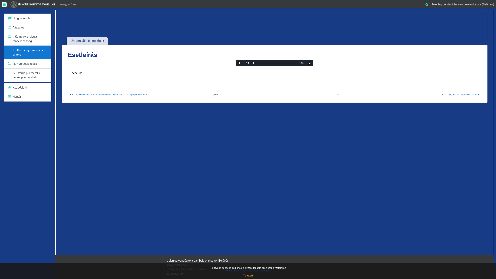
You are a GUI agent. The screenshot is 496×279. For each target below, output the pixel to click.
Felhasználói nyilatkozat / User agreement (248, 270)
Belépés (488, 4)
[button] (426, 4)
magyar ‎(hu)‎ (68, 4)
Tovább (248, 275)
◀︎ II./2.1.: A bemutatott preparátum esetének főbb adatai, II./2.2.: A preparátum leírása (109, 94)
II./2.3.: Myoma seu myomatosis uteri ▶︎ (461, 94)
